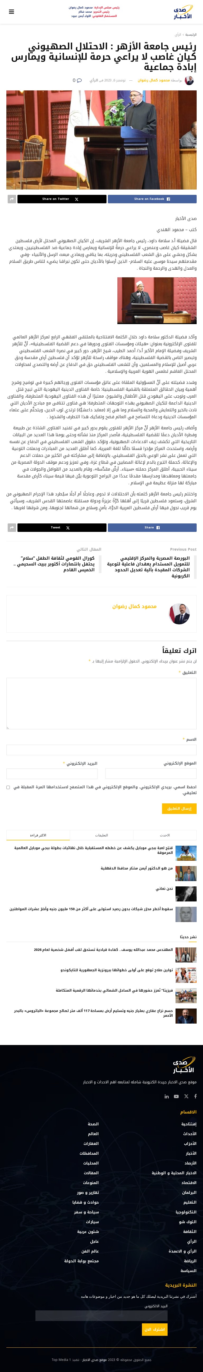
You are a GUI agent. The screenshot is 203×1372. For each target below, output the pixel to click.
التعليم (190, 1202)
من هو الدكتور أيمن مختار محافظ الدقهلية (137, 868)
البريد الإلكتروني (80, 764)
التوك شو (188, 1222)
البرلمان (189, 1192)
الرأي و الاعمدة (183, 1251)
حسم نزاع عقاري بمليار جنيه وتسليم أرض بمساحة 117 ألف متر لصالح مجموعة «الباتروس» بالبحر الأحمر (93, 1013)
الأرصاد (190, 1163)
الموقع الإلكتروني (180, 763)
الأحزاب (190, 1143)
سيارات (92, 1222)
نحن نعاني (164, 888)
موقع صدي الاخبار (94, 1360)
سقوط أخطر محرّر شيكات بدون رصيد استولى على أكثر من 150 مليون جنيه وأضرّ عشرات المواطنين (91, 909)
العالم (93, 1134)
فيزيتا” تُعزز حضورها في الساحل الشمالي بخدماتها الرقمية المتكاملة (114, 990)
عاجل (94, 1241)
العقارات (91, 1143)
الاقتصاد (189, 1182)
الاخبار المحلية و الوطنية (174, 1173)
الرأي (178, 35)
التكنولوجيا (186, 1212)
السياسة (189, 1270)
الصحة (93, 1124)
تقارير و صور (88, 1192)
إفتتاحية (189, 1124)
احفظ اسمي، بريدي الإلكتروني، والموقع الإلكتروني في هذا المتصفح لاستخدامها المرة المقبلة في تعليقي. (105, 790)
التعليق (187, 673)
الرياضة (190, 1261)
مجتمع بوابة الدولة (81, 1261)
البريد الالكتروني (156, 1306)
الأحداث (190, 1134)
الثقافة (190, 1231)
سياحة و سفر (86, 1212)
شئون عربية (88, 1231)
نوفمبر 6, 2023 (115, 80)
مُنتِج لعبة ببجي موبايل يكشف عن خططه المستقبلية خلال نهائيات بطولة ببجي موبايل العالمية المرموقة (93, 850)
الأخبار (191, 1153)
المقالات (91, 1173)
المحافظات (89, 1153)
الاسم (189, 739)
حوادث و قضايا (85, 1202)
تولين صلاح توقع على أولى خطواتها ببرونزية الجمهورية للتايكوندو (117, 970)
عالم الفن (90, 1251)
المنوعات (91, 1182)
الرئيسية (191, 35)
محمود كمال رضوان (154, 80)
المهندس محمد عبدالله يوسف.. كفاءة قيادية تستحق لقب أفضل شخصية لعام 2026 (103, 949)
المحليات (91, 1163)
